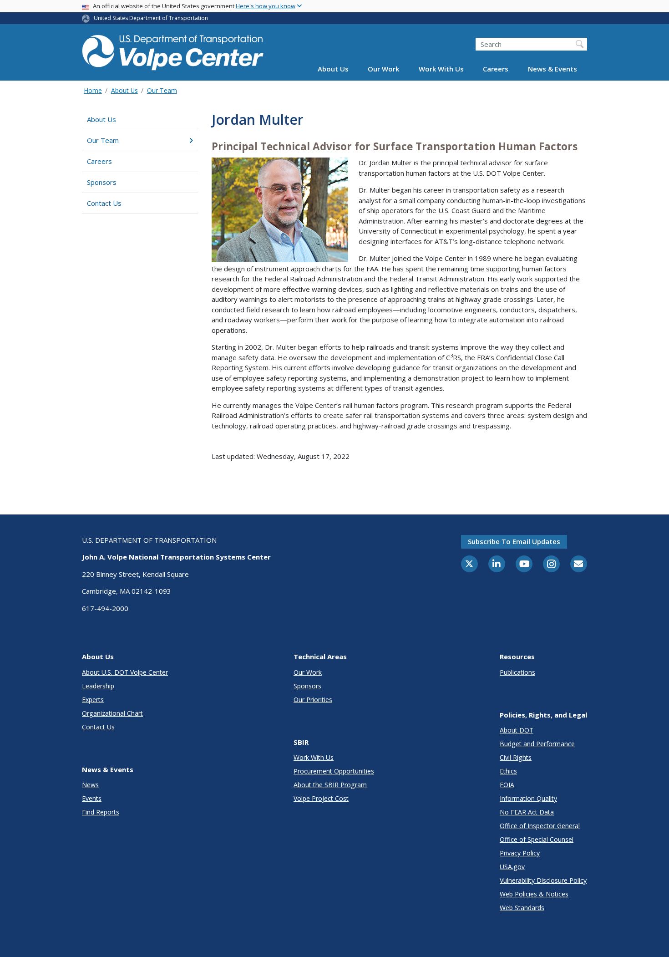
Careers (495, 69)
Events (91, 798)
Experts (93, 699)
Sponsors (102, 182)
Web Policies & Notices (534, 894)
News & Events (552, 69)
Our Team (162, 90)
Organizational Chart (112, 713)
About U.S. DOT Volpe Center (125, 672)
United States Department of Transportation (151, 18)
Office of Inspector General (540, 825)
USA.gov (512, 866)
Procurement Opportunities (334, 771)
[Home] (173, 51)
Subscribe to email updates (514, 541)
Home (93, 90)
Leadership (98, 686)
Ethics (508, 771)
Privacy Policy (520, 853)
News (90, 784)
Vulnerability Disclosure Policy (543, 880)
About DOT (516, 730)
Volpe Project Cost (321, 798)
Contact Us (104, 203)
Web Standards (522, 907)
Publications (517, 672)
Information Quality (528, 798)
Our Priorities (313, 699)
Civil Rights (516, 757)
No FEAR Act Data (527, 812)
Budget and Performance (537, 743)
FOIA (507, 784)
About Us (333, 69)
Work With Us (441, 69)
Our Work (383, 69)
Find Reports (100, 812)
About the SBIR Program (330, 784)
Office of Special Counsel (536, 839)
